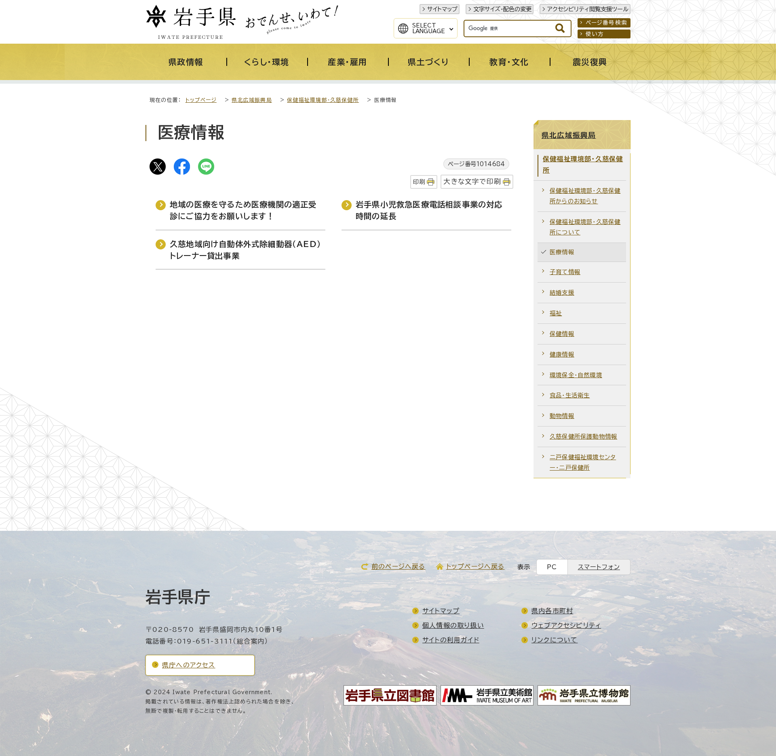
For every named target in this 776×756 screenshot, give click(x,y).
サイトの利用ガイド (450, 640)
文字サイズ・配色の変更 (502, 9)
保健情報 (562, 334)
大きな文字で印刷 (472, 181)
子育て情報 (565, 272)
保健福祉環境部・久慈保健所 (323, 100)
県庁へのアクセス (188, 665)
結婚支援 (562, 292)
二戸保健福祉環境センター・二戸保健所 (583, 462)
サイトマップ (442, 9)
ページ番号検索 (606, 22)
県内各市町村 (552, 611)
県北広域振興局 (252, 100)
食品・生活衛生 (570, 395)
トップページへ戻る (475, 566)
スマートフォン (599, 567)
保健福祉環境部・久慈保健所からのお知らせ (585, 196)
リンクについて (554, 640)
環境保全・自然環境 (576, 375)
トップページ (201, 100)
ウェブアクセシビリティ (566, 625)
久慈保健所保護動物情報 (583, 436)
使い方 (595, 34)
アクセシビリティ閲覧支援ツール (587, 9)
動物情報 (562, 416)
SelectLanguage (428, 28)
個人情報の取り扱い (453, 625)
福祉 (556, 313)
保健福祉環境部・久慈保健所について (585, 227)
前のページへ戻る (398, 566)
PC (552, 567)
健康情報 (562, 354)
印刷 (419, 182)
